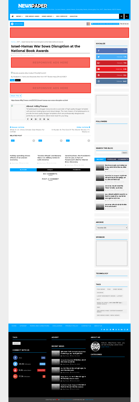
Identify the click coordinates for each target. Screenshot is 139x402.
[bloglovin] (113, 329)
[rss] (119, 329)
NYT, (33, 55)
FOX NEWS (101, 289)
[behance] (121, 329)
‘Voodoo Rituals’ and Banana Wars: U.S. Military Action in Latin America (49, 158)
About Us (98, 326)
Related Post (16, 136)
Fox (109, 289)
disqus (50, 169)
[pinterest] (110, 329)
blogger (23, 169)
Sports (17, 343)
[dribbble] (116, 329)
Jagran (100, 292)
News (18, 16)
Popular (111, 159)
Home (13, 42)
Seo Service (61, 16)
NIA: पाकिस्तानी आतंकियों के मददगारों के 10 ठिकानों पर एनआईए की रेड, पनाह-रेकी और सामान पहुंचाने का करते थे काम (116, 196)
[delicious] (127, 329)
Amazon (73, 16)
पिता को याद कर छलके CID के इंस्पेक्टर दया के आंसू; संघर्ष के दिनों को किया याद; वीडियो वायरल (116, 167)
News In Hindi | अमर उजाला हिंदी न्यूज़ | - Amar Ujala (110, 303)
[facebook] (102, 329)
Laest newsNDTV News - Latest (109, 296)
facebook (76, 169)
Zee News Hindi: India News (108, 315)
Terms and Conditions (39, 326)
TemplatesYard (66, 399)
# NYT (18, 80)
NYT (18, 42)
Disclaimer (57, 326)
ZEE (98, 307)
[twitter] (104, 329)
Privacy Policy (71, 326)
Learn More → (106, 347)
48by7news (89, 399)
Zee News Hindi (32, 16)
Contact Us (86, 326)
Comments (123, 159)
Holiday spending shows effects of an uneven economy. (20, 158)
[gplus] (107, 329)
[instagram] (125, 329)
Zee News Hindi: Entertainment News (110, 311)
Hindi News (47, 16)
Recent (100, 159)
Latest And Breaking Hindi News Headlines (101, 23)
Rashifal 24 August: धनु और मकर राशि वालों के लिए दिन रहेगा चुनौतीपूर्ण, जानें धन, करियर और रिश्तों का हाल (116, 177)
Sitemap (23, 326)
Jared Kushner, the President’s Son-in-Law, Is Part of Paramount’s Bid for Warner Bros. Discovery (77, 159)
